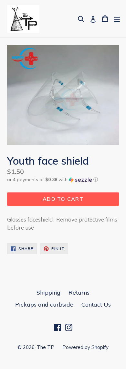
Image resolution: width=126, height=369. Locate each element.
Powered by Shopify (85, 347)
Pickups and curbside (44, 304)
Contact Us (96, 304)
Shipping (48, 292)
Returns (78, 292)
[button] (63, 180)
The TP (45, 347)
